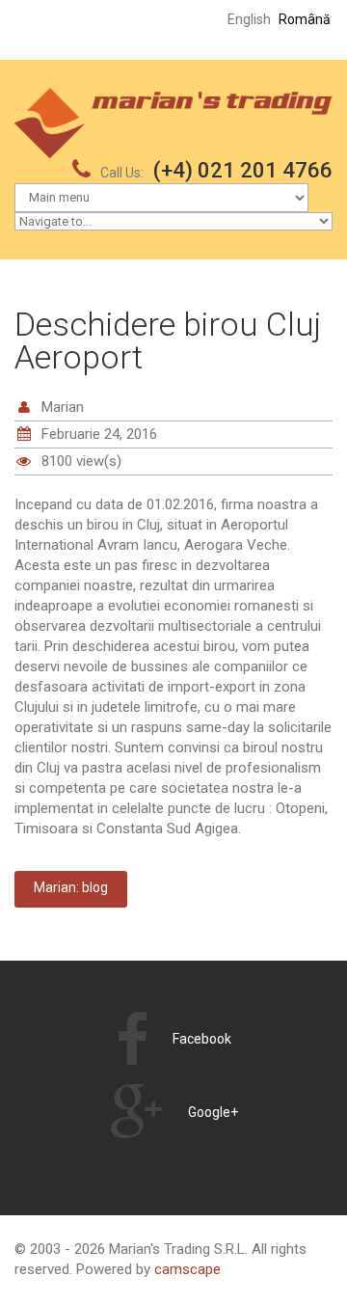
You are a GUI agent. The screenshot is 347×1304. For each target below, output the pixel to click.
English (249, 19)
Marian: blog (71, 887)
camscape (187, 1269)
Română (305, 19)
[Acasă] (173, 97)
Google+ (213, 1112)
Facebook (202, 1038)
